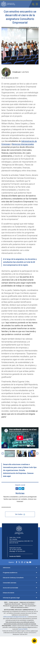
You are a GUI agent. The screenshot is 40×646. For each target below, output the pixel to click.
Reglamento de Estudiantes (27, 602)
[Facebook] (17, 488)
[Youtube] (30, 562)
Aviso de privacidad (30, 605)
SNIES (5, 602)
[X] (20, 488)
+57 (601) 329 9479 (17, 549)
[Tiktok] (25, 562)
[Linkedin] (23, 488)
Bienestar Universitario (28, 604)
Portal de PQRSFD (22, 629)
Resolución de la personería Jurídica (13, 605)
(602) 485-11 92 (28, 541)
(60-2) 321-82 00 (13, 543)
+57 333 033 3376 (20, 551)
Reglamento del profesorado (12, 604)
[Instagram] (22, 562)
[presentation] (2, 453)
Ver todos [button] (19, 514)
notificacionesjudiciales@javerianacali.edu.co (15, 616)
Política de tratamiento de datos (19, 607)
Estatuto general (13, 602)
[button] (33, 4)
